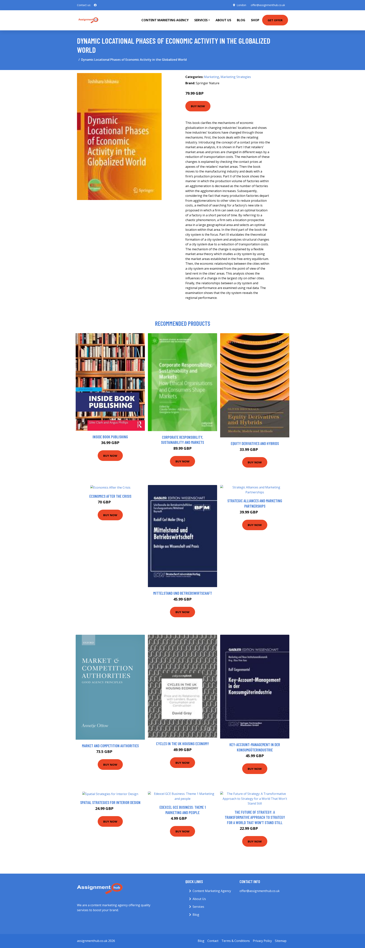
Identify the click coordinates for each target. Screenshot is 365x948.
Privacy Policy (262, 941)
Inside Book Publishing (110, 436)
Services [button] (201, 20)
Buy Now (198, 106)
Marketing (211, 77)
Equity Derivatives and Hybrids (255, 443)
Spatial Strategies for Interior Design (110, 802)
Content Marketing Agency (165, 20)
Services (198, 907)
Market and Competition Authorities (110, 745)
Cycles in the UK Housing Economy (182, 743)
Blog (241, 20)
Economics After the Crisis (110, 496)
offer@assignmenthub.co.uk (268, 5)
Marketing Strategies (236, 77)
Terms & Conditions (235, 941)
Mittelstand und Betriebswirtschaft (182, 593)
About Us (223, 20)
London (241, 5)
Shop (255, 20)
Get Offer (275, 20)
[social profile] (95, 5)
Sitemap (280, 941)
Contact (212, 941)
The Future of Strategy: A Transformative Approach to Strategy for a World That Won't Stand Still (255, 817)
